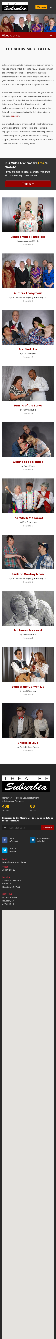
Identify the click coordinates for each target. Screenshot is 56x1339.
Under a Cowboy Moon (28, 574)
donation (15, 115)
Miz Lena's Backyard (28, 630)
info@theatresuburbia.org (14, 862)
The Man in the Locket (28, 518)
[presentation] (2, 23)
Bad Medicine (28, 349)
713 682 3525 (8, 869)
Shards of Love (28, 743)
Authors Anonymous (28, 293)
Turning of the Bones (28, 405)
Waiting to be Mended (28, 462)
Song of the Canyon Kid (28, 687)
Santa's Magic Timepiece (28, 237)
